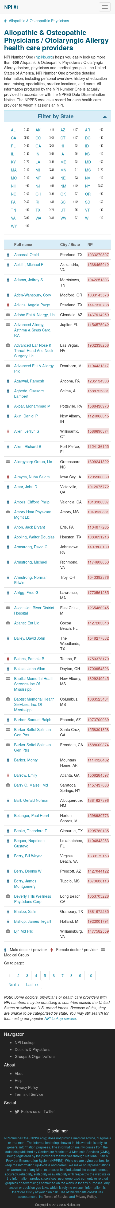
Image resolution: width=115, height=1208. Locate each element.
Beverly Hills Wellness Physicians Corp (32, 898)
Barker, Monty (26, 760)
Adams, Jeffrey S (28, 279)
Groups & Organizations (35, 1056)
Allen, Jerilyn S (26, 431)
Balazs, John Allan (29, 668)
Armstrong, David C (30, 546)
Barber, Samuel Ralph (32, 719)
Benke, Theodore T (30, 830)
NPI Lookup (24, 1042)
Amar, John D (25, 486)
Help (18, 1080)
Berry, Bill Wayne (28, 855)
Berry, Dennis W (27, 871)
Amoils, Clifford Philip (31, 502)
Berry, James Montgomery (25, 883)
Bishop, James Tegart (32, 921)
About (20, 1073)
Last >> (32, 984)
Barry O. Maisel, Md (31, 785)
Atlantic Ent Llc (26, 622)
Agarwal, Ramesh (29, 381)
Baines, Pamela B (29, 658)
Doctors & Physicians (32, 1049)
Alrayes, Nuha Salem (32, 476)
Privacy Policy (26, 1087)
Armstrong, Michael (30, 562)
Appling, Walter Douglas (34, 537)
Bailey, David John (29, 638)
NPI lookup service (60, 1018)
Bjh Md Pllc (23, 931)
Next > (14, 984)
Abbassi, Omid (26, 254)
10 (90, 975)
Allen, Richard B (27, 446)
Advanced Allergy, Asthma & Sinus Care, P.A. (32, 330)
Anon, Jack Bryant (29, 527)
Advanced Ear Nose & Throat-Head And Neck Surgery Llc (33, 350)
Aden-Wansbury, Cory (32, 295)
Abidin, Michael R (29, 264)
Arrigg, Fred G (26, 592)
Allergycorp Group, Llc (33, 461)
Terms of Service (29, 1094)
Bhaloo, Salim (25, 911)
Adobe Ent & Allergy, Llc (34, 314)
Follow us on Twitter (37, 1111)
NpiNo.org (44, 57)
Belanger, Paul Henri (31, 815)
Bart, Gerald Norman (31, 800)
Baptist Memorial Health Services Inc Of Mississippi (34, 684)
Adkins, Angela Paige (32, 304)
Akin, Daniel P (26, 416)
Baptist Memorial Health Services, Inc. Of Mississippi (34, 704)
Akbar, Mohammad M (32, 406)
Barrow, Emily (25, 775)
